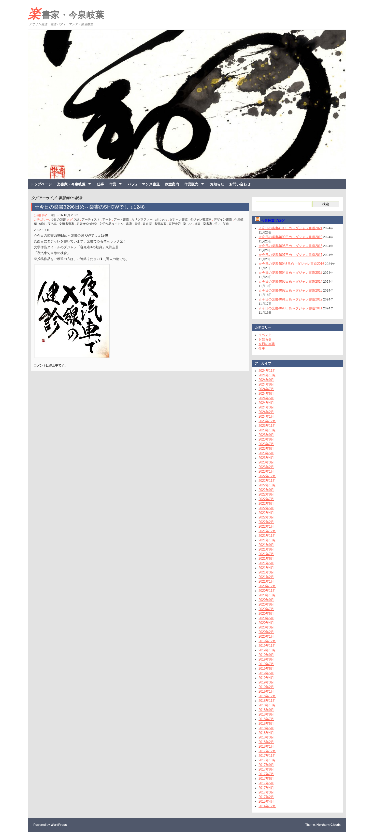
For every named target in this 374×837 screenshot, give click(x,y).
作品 (112, 184)
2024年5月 (266, 398)
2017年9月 (266, 765)
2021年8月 (266, 549)
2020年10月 (267, 595)
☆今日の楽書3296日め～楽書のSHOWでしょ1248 (90, 207)
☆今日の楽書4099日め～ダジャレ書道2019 (290, 237)
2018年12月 (267, 696)
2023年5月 (266, 453)
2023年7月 (266, 444)
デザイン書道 (223, 219)
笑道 (226, 224)
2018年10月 (267, 705)
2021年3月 (266, 572)
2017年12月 (267, 751)
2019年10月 (267, 650)
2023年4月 (266, 458)
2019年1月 (266, 691)
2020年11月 (267, 591)
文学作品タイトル (111, 224)
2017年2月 (266, 797)
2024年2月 (266, 412)
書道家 (147, 224)
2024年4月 (266, 403)
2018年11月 (267, 701)
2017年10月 (267, 760)
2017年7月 (266, 774)
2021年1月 (266, 581)
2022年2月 (266, 522)
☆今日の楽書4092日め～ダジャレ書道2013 (290, 290)
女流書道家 (66, 224)
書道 (137, 224)
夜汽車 (52, 224)
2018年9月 (266, 710)
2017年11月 (267, 756)
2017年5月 (266, 783)
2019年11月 (267, 646)
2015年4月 (266, 801)
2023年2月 (266, 467)
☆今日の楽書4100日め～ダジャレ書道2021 (290, 228)
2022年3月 (266, 517)
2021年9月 (266, 545)
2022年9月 (266, 490)
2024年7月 (266, 389)
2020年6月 (266, 613)
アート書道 (121, 219)
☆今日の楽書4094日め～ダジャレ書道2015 (290, 273)
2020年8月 (266, 604)
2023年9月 (266, 435)
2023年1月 (266, 471)
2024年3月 (266, 407)
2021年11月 (267, 536)
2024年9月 (266, 380)
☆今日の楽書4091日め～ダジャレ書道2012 (290, 299)
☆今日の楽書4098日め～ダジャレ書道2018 (290, 246)
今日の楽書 (58, 219)
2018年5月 (266, 728)
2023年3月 (266, 462)
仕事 (100, 184)
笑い (217, 224)
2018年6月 (266, 723)
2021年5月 (266, 563)
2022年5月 (266, 508)
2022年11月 (267, 481)
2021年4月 (266, 568)
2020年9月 (266, 600)
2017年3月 (266, 792)
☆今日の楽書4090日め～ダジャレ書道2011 (290, 308)
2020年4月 (266, 623)
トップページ (41, 184)
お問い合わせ (240, 184)
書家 (129, 224)
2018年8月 (266, 714)
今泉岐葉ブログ (272, 221)
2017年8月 (266, 769)
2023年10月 (267, 430)
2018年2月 (266, 742)
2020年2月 (266, 632)
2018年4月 (266, 733)
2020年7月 (266, 609)
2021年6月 (266, 558)
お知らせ (217, 184)
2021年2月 (266, 577)
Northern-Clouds (329, 825)
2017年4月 (266, 788)
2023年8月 (266, 439)
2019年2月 (266, 687)
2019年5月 (266, 673)
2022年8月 (266, 494)
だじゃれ (161, 219)
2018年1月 (266, 746)
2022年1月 (266, 526)
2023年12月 (267, 421)
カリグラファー (142, 219)
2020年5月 (266, 618)
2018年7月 (266, 719)
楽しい (187, 224)
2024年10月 (267, 375)
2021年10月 (267, 540)
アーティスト (91, 219)
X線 (76, 219)
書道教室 (160, 224)
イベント (265, 335)
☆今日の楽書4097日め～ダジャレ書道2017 (290, 255)
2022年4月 (266, 513)
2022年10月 (267, 485)
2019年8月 (266, 659)
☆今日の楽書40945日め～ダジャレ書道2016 (291, 264)
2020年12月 (267, 586)
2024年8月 (266, 384)
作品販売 (191, 184)
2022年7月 (266, 499)
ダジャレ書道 (178, 219)
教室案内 (172, 184)
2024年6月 (266, 393)
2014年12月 (267, 806)
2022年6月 (266, 503)
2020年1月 (266, 636)
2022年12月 (267, 476)
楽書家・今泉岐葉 (66, 13)
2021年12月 (267, 531)
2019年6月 (266, 668)
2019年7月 (266, 664)
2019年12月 (267, 641)
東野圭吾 (175, 224)
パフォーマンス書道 (144, 184)
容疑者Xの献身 (87, 224)
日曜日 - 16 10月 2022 (63, 215)
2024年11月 (267, 371)
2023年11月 (267, 426)
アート (106, 219)
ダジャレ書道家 (200, 219)
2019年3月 (266, 682)
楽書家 (207, 224)
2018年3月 (266, 737)
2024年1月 (266, 416)
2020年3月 (266, 627)
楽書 (198, 224)
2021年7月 (266, 554)
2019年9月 (266, 655)
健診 (42, 224)
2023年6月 (266, 448)
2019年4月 (266, 678)
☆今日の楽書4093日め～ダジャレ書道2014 (290, 281)
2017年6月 (266, 778)
